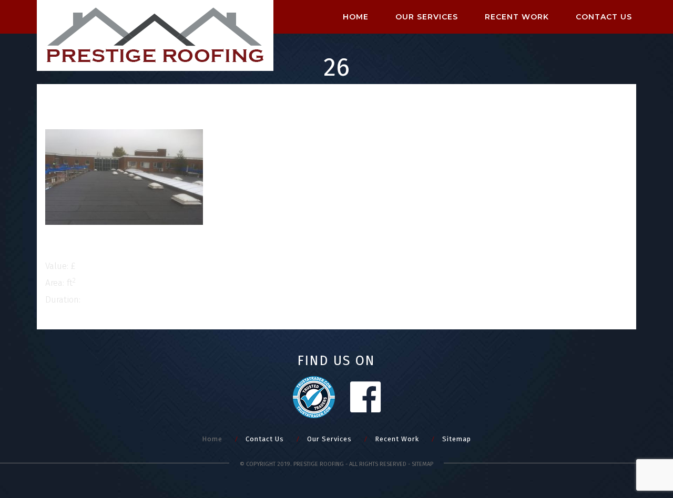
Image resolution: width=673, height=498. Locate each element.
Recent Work (517, 17)
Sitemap (456, 439)
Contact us (604, 17)
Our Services (426, 17)
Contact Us (265, 439)
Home (356, 17)
